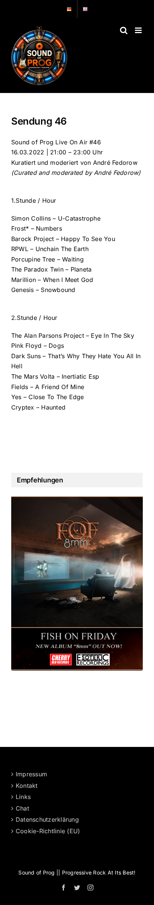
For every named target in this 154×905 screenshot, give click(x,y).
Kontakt (27, 785)
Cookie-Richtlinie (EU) (48, 831)
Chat (22, 808)
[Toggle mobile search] (123, 30)
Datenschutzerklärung (47, 819)
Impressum (31, 774)
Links (23, 796)
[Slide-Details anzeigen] (77, 583)
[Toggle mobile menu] (139, 30)
